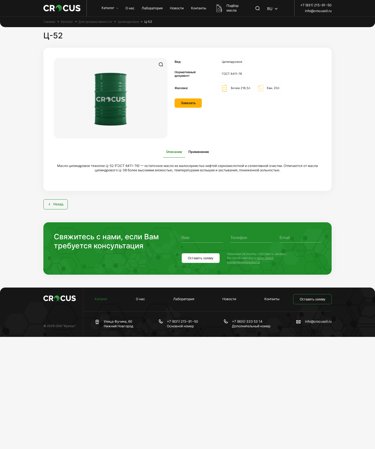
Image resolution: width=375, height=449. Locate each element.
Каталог (108, 8)
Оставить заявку (200, 258)
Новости (177, 8)
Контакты (198, 8)
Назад (58, 204)
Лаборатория (152, 8)
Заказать (188, 103)
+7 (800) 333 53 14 (247, 321)
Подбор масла (232, 8)
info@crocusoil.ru (318, 11)
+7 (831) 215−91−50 (316, 5)
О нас (130, 8)
